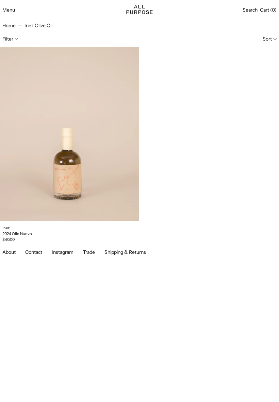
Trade (89, 252)
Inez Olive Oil (38, 25)
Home (9, 25)
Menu (8, 10)
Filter (7, 39)
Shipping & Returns (125, 252)
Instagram (62, 252)
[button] (250, 10)
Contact (33, 252)
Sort (267, 39)
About (9, 252)
